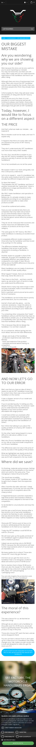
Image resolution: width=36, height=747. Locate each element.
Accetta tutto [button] (18, 743)
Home (3, 38)
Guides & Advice (11, 38)
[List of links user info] (25, 2)
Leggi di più (16, 724)
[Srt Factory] (18, 15)
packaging (6, 572)
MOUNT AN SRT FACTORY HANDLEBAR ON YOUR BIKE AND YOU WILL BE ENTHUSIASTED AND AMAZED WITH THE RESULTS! (18, 652)
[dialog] (18, 730)
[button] (18, 740)
